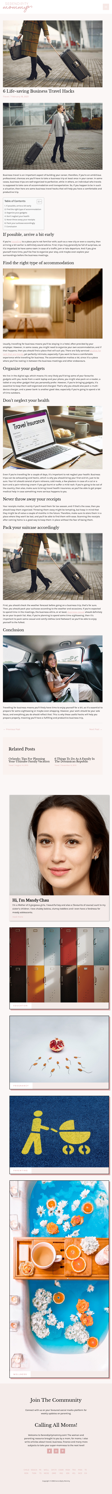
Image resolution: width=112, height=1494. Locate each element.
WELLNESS (20, 1374)
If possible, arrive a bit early (18, 206)
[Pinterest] (62, 1451)
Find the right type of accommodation (24, 209)
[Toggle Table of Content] (38, 201)
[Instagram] (56, 1451)
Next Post (95, 729)
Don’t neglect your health (18, 216)
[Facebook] (49, 1451)
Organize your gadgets (17, 212)
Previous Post (11, 729)
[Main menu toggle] (106, 7)
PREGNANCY (21, 1085)
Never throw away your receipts (21, 219)
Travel (6, 96)
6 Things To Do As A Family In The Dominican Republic (75, 760)
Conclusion (11, 226)
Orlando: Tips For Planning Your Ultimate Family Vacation (29, 760)
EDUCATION (20, 1005)
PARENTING (20, 1170)
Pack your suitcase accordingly (21, 223)
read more (17, 917)
